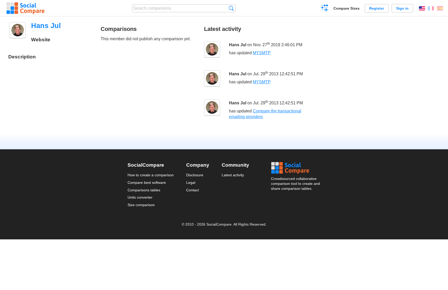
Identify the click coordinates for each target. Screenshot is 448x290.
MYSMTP (262, 53)
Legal (190, 182)
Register (376, 8)
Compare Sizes (346, 8)
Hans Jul (237, 45)
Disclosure (194, 175)
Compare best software (147, 182)
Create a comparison (324, 9)
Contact (192, 190)
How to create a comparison (151, 175)
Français (431, 8)
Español (440, 8)
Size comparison (141, 205)
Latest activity (233, 175)
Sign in (402, 8)
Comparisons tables (144, 190)
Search (231, 8)
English (422, 8)
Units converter (140, 197)
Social (296, 168)
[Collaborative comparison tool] (25, 8)
